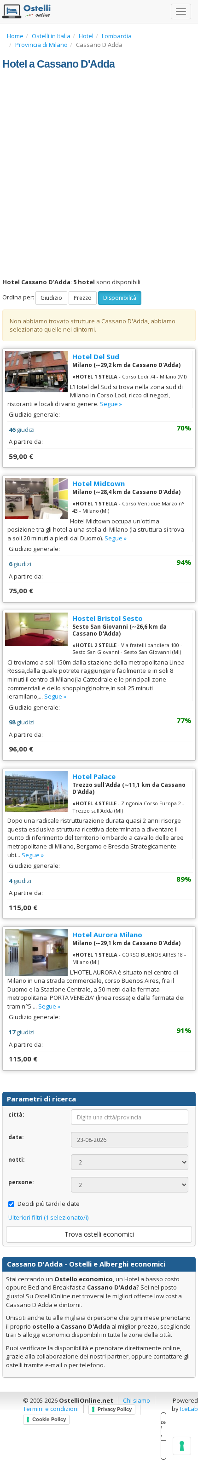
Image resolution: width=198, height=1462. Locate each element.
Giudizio (51, 298)
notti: (16, 1159)
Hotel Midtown (98, 483)
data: (15, 1137)
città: (16, 1114)
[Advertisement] (99, 174)
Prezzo (83, 298)
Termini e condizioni (51, 1409)
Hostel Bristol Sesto (107, 618)
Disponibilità (119, 298)
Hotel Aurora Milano (107, 934)
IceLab (189, 1409)
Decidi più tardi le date (48, 1203)
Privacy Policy (115, 1409)
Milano (82, 365)
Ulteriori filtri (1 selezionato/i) (48, 1217)
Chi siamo (136, 1400)
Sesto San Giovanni (100, 627)
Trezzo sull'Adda (96, 785)
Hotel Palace (94, 776)
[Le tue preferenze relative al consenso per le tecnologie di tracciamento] (182, 1446)
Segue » (111, 404)
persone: (21, 1182)
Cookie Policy (49, 1419)
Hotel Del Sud (95, 356)
